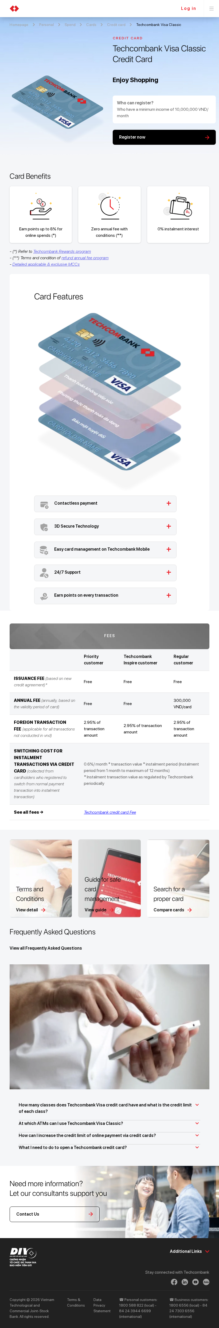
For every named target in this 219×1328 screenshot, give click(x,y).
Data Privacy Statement (102, 1305)
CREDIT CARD (128, 38)
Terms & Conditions (76, 1302)
